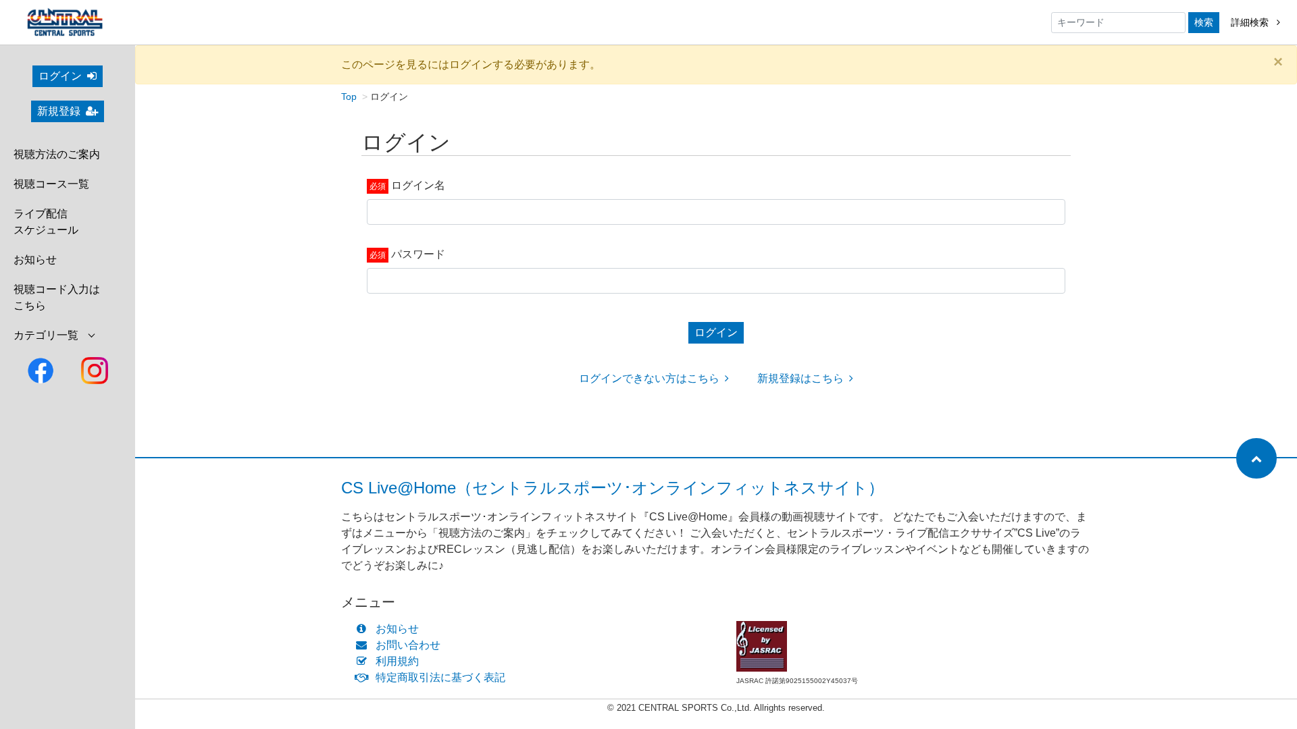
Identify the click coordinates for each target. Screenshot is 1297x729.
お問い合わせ (408, 645)
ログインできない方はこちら (649, 378)
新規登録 (58, 111)
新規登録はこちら (800, 378)
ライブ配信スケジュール (46, 222)
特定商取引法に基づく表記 (440, 677)
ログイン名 (418, 185)
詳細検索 (1251, 22)
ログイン (60, 76)
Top (349, 96)
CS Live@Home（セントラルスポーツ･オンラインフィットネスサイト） (612, 488)
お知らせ (35, 259)
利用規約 (397, 661)
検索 (1203, 22)
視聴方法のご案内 (57, 154)
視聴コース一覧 (51, 184)
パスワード (418, 254)
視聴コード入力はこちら (57, 297)
